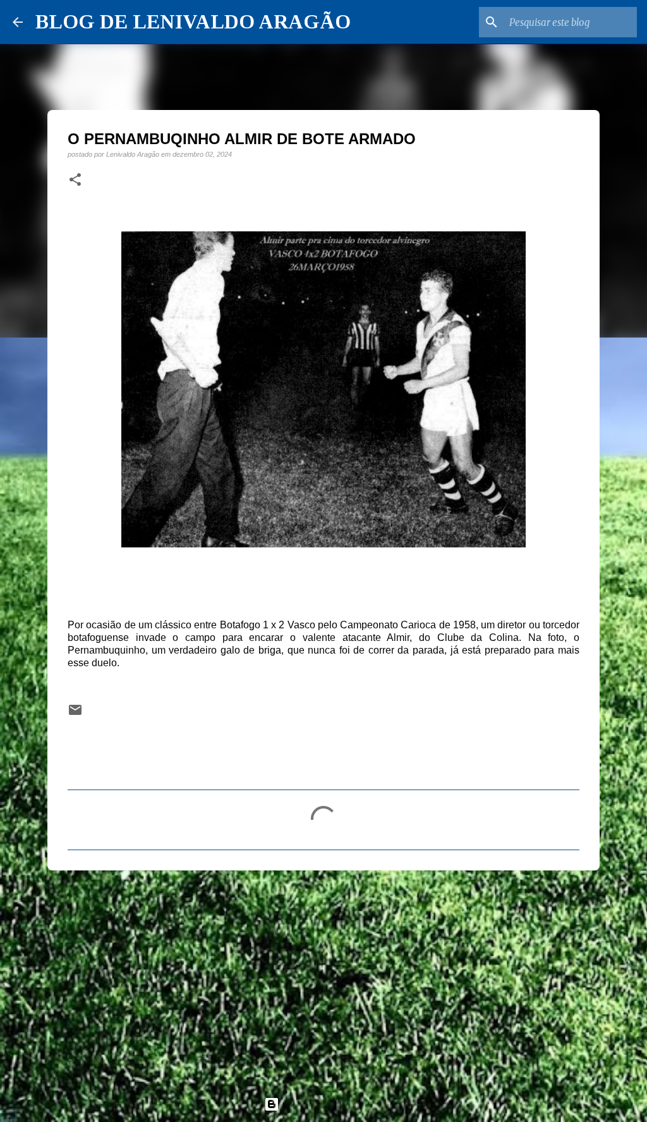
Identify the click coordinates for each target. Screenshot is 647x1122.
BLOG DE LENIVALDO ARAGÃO (193, 21)
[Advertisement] (323, 977)
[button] (75, 180)
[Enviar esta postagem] (75, 714)
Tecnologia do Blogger (331, 1104)
